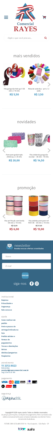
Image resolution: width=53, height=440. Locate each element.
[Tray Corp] (22, 429)
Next (47, 84)
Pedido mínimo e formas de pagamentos (8, 339)
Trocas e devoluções (9, 346)
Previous (5, 84)
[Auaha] (31, 429)
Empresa (4, 300)
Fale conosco (6, 310)
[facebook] (32, 283)
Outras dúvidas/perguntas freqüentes (9, 353)
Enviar (25, 276)
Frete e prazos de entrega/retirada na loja (9, 330)
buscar (45, 38)
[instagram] (37, 283)
